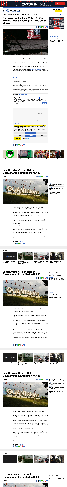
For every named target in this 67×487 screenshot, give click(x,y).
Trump (26, 94)
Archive (35, 14)
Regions (14, 14)
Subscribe (44, 103)
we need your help (17, 123)
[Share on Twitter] (38, 27)
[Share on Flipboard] (45, 27)
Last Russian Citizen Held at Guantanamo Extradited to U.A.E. (21, 171)
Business (18, 14)
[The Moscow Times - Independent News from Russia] (12, 10)
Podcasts (31, 14)
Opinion (22, 14)
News (5, 14)
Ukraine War (9, 14)
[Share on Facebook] (37, 27)
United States (21, 94)
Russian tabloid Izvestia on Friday (36, 69)
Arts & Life (27, 14)
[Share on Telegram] (40, 27)
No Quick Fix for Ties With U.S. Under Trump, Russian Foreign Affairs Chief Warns (24, 21)
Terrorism (21, 241)
